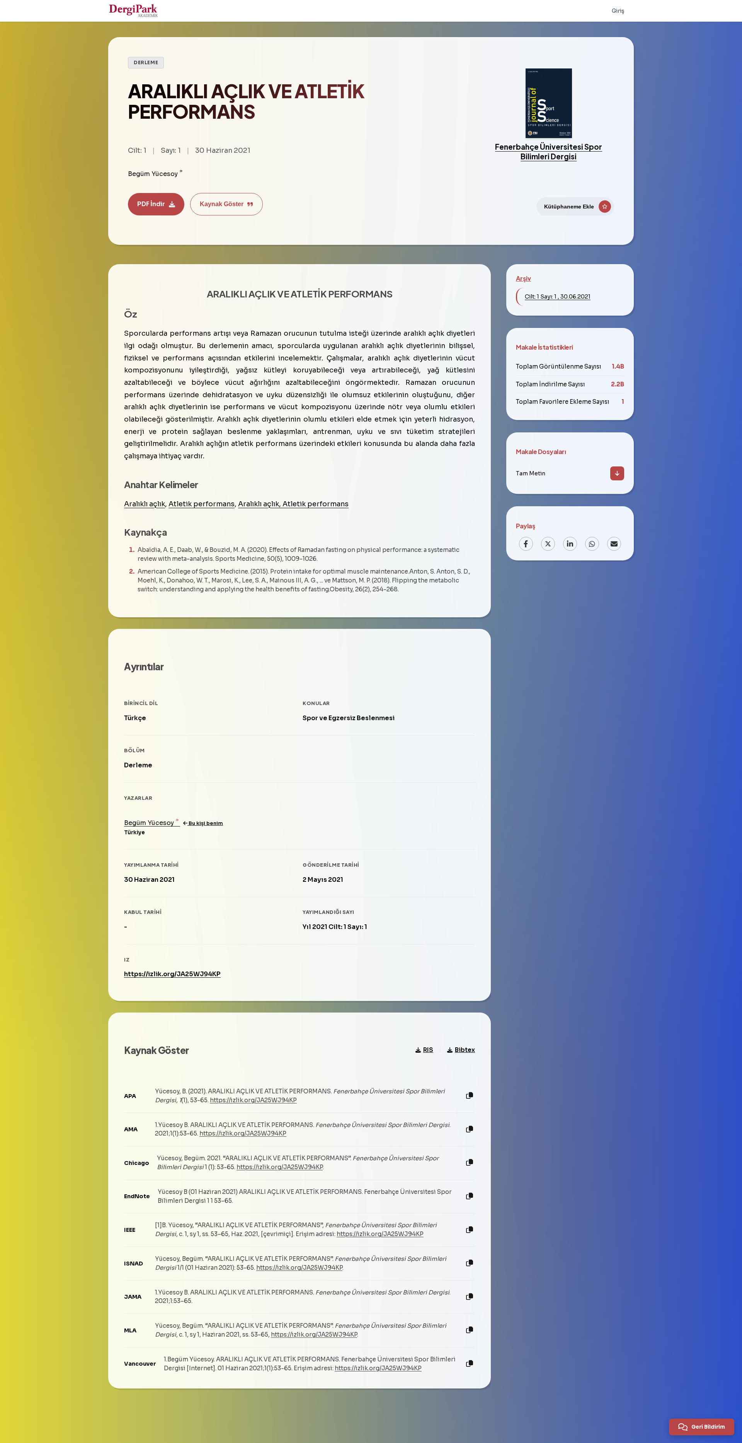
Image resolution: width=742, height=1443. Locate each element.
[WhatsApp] (592, 544)
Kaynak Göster (221, 204)
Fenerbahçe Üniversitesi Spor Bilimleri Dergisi (548, 151)
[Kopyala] (469, 1096)
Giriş (618, 10)
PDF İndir (151, 204)
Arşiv (523, 278)
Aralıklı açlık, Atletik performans (293, 504)
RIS (428, 1050)
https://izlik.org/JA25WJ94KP (172, 974)
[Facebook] (526, 544)
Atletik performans (201, 504)
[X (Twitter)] (548, 544)
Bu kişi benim (205, 823)
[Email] (614, 544)
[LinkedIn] (570, 544)
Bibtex (465, 1050)
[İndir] (617, 473)
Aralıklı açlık (144, 504)
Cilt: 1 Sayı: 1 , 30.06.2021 (558, 296)
